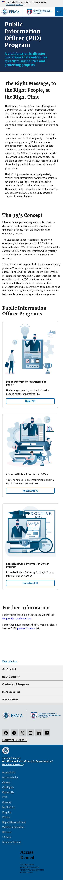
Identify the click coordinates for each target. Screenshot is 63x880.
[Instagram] (14, 732)
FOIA (4, 797)
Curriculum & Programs (15, 684)
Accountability (10, 777)
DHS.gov (6, 832)
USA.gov (6, 837)
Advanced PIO (30, 490)
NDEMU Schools (11, 676)
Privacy (6, 817)
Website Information (13, 827)
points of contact (26, 628)
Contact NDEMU (14, 740)
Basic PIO (30, 401)
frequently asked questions (17, 618)
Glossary (6, 802)
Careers (6, 782)
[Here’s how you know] (31, 3)
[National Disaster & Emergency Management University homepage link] (31, 716)
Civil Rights (8, 787)
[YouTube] (30, 732)
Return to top (9, 661)
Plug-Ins (6, 812)
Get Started (9, 669)
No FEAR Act (8, 807)
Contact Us (8, 792)
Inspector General (11, 842)
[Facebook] (5, 732)
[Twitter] (22, 732)
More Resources (11, 691)
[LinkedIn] (38, 732)
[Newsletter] (46, 732)
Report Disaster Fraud (14, 822)
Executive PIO (30, 583)
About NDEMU (10, 699)
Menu (59, 11)
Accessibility (9, 772)
